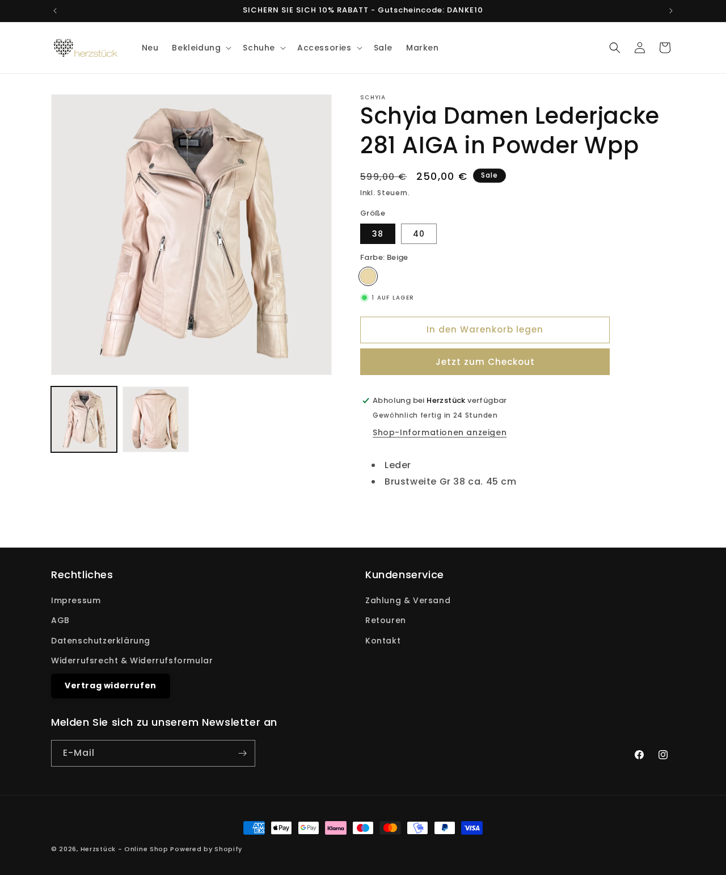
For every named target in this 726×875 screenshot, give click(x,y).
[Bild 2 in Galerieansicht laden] (155, 419)
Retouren (385, 620)
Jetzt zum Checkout (485, 362)
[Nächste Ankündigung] (671, 11)
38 (377, 233)
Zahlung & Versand (407, 600)
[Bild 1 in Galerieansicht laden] (84, 419)
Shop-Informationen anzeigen (439, 432)
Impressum (75, 600)
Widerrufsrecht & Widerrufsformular (132, 660)
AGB (60, 620)
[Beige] (368, 276)
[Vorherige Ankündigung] (55, 11)
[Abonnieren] (242, 753)
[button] (200, 48)
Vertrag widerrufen (111, 685)
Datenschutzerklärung (100, 640)
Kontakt (382, 640)
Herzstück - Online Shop (124, 848)
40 (419, 233)
